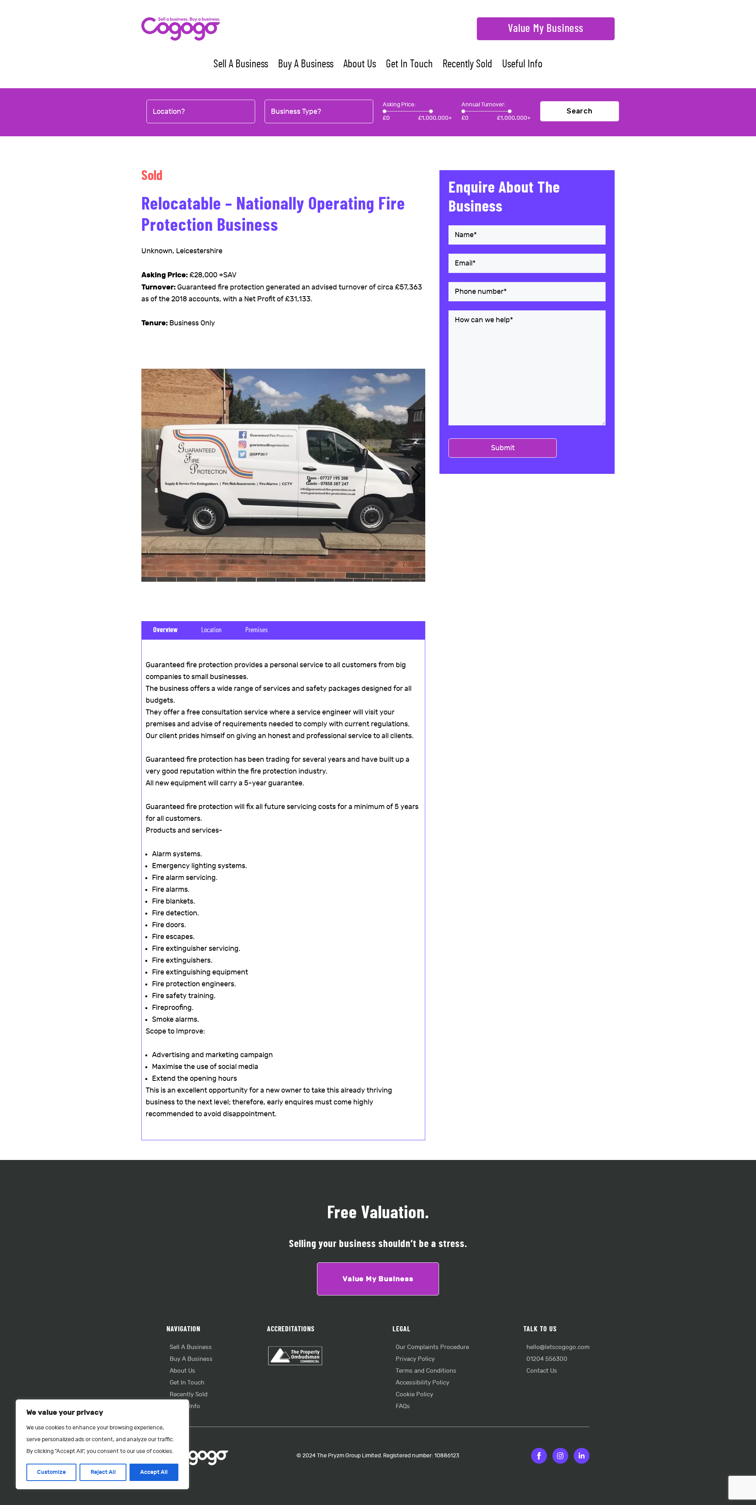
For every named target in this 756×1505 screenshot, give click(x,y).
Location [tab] (211, 630)
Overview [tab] (165, 630)
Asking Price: (399, 104)
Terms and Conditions (426, 1371)
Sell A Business (240, 64)
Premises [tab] (256, 630)
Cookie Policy (414, 1394)
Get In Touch (409, 64)
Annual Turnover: (483, 104)
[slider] (384, 111)
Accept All (154, 1472)
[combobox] (201, 112)
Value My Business (546, 28)
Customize (51, 1472)
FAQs (403, 1406)
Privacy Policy (415, 1359)
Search (580, 111)
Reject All (103, 1472)
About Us (359, 64)
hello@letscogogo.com (557, 1347)
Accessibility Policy (422, 1382)
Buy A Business (306, 64)
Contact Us (541, 1371)
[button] (416, 475)
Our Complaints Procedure (432, 1347)
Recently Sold (467, 64)
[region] (102, 1444)
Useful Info (522, 64)
